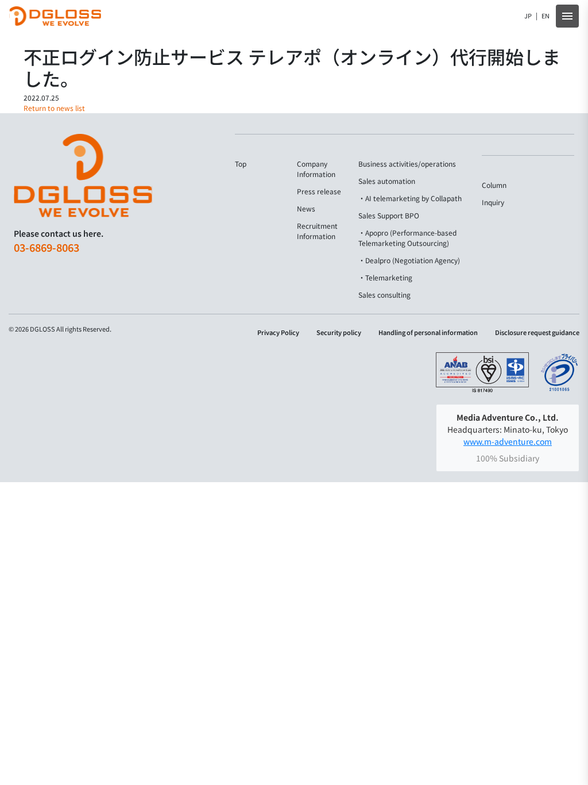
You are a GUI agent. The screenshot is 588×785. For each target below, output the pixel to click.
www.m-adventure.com (507, 441)
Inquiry (493, 202)
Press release (319, 191)
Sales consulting (384, 294)
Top (240, 163)
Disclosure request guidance (537, 332)
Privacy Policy (278, 332)
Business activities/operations (407, 163)
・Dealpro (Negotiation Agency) (409, 260)
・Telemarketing (385, 277)
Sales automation (386, 181)
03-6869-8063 (46, 247)
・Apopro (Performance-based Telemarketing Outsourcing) (407, 238)
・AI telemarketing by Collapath (410, 198)
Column (494, 185)
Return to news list (54, 108)
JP (528, 15)
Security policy (338, 332)
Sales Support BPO (388, 215)
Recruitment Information (317, 231)
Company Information (316, 169)
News (306, 208)
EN (545, 15)
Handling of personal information (428, 332)
